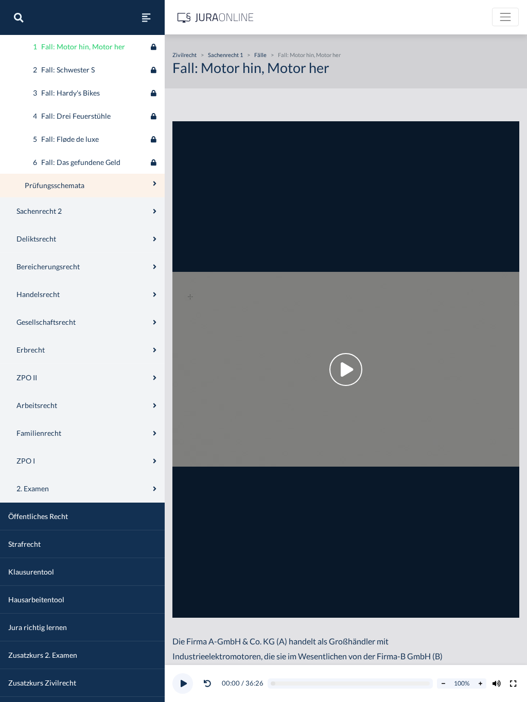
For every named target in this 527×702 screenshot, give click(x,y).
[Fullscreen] (513, 683)
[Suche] (18, 17)
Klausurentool (31, 571)
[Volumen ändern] (496, 683)
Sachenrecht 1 (225, 54)
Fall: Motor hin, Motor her (309, 54)
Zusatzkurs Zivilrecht (42, 682)
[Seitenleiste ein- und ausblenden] (146, 17)
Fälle (260, 54)
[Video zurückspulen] (207, 683)
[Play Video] (345, 369)
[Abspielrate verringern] (443, 683)
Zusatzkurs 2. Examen (42, 655)
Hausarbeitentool (36, 599)
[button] (209, 683)
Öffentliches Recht (38, 516)
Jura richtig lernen (37, 627)
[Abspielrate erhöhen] (480, 683)
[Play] (182, 683)
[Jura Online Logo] (215, 17)
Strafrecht (24, 544)
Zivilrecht (184, 54)
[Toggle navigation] (505, 17)
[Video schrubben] (350, 683)
